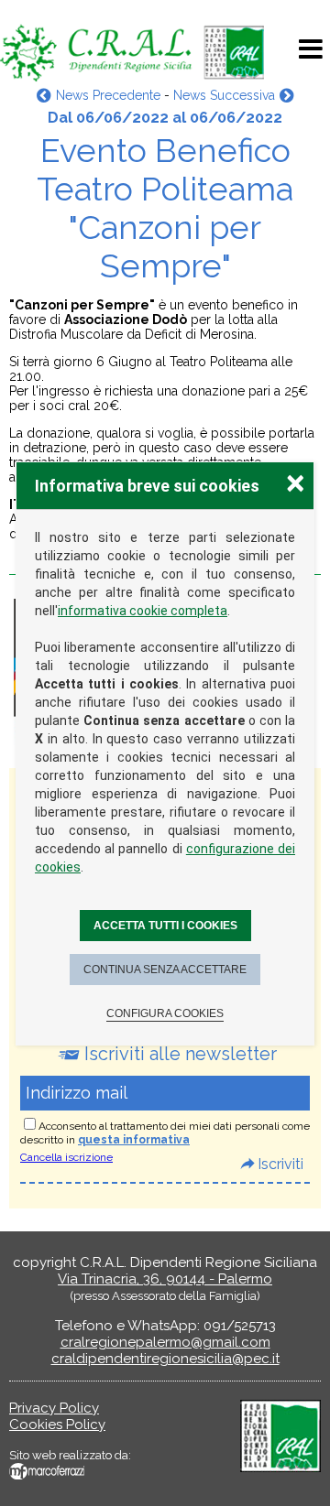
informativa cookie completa (142, 610)
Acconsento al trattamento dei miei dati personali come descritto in (165, 1133)
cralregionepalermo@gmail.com (165, 1342)
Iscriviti (280, 1164)
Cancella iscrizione (66, 1157)
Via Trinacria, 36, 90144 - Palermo (165, 1279)
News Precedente (108, 95)
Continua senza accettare (165, 969)
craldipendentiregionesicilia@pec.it (165, 1358)
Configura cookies (165, 1013)
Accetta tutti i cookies (165, 925)
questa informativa (134, 1139)
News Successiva (224, 95)
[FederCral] (280, 1467)
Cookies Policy (57, 1424)
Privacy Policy (54, 1408)
